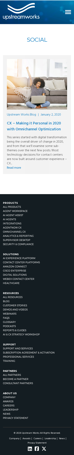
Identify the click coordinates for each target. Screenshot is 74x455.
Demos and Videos (15, 309)
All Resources (12, 297)
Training (9, 360)
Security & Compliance (18, 244)
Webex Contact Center (18, 278)
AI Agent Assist (13, 215)
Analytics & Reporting (18, 235)
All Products (12, 206)
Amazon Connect (15, 266)
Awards (8, 401)
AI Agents (9, 219)
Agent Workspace (15, 211)
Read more (14, 167)
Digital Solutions (15, 274)
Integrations (12, 223)
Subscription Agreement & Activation (29, 352)
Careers (8, 405)
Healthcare (11, 283)
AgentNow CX (12, 227)
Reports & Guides (14, 330)
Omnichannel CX (14, 231)
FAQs (6, 317)
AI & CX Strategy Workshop (21, 334)
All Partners (12, 374)
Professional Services (18, 356)
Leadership (10, 409)
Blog (6, 301)
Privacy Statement (15, 417)
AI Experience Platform (19, 258)
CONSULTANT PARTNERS (18, 383)
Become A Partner (15, 379)
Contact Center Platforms (21, 262)
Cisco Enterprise (14, 270)
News (6, 413)
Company (9, 397)
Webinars (9, 313)
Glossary (9, 322)
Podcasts (9, 326)
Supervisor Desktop (16, 240)
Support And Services (18, 348)
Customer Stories (15, 305)
